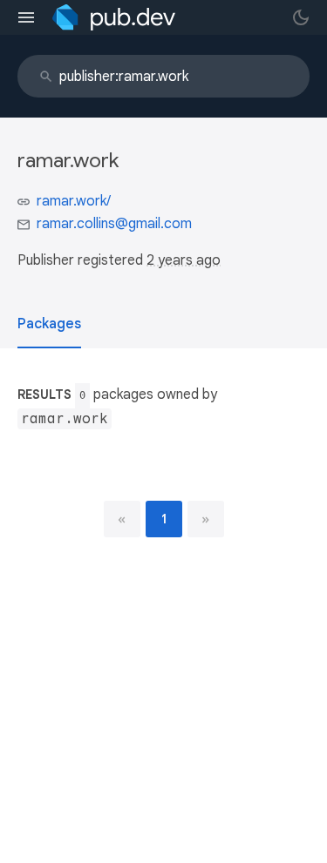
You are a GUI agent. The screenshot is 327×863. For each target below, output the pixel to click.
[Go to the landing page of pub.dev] (113, 17)
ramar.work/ (74, 201)
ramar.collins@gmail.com (114, 224)
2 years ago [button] (183, 260)
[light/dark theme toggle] (300, 17)
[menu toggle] (26, 17)
